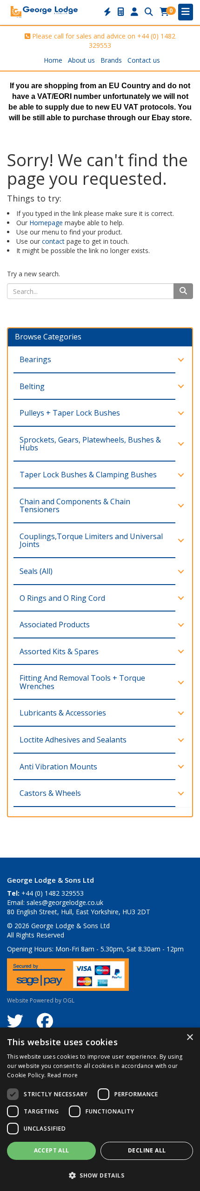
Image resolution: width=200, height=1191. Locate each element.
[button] (100, 1175)
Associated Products (55, 624)
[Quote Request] (120, 12)
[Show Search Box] (148, 12)
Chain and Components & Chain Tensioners (75, 505)
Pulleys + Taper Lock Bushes (70, 413)
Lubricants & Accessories (63, 713)
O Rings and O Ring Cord (62, 598)
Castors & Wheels (50, 793)
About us (81, 60)
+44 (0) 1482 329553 (52, 893)
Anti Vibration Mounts (58, 766)
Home (53, 60)
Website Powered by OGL (40, 1000)
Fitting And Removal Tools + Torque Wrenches (82, 682)
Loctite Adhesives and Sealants (73, 740)
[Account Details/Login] (134, 12)
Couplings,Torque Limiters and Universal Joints (91, 540)
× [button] (189, 1037)
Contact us (143, 60)
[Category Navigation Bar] (185, 12)
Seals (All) (36, 571)
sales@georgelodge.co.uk (65, 902)
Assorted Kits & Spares (59, 651)
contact (53, 241)
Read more (62, 1075)
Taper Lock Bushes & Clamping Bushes (88, 474)
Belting (32, 386)
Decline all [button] (147, 1150)
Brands (111, 60)
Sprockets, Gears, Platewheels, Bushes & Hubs (90, 444)
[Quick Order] (107, 12)
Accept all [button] (51, 1150)
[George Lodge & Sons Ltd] (44, 11)
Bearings (35, 359)
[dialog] (100, 1109)
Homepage (46, 222)
